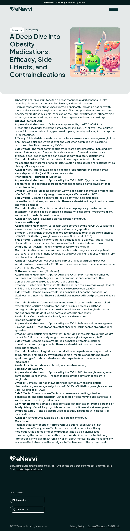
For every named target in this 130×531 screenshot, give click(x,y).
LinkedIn (21, 499)
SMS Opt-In (114, 526)
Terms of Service (96, 526)
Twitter (20, 509)
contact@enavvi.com (29, 469)
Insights (17, 30)
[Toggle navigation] (113, 9)
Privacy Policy (77, 526)
